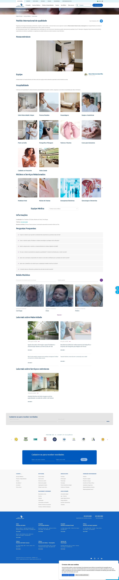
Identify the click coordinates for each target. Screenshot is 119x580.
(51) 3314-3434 (87, 516)
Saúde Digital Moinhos (65, 498)
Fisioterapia (63, 480)
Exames (57, 5)
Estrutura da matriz (42, 480)
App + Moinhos (64, 496)
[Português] (97, 1)
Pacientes (28, 1)
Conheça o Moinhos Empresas (44, 506)
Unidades (63, 504)
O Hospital (28, 5)
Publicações (40, 500)
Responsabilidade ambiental (88, 487)
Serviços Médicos (36, 5)
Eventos (40, 496)
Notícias (40, 498)
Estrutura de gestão (42, 482)
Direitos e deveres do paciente (44, 504)
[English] (100, 1)
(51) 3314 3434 (24, 222)
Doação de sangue (87, 480)
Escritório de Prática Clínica (88, 482)
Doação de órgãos (86, 478)
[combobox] (64, 209)
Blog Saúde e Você (42, 494)
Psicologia (63, 482)
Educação (43, 1)
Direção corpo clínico (42, 487)
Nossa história (41, 476)
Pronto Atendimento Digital (66, 485)
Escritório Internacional (65, 502)
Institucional (20, 1)
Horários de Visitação (65, 487)
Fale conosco (71, 5)
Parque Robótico (64, 500)
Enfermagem (63, 478)
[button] (57, 68)
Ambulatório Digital (64, 494)
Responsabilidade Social (67, 1)
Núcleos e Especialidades (48, 5)
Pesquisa (49, 1)
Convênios (18, 485)
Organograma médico (42, 485)
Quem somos (41, 478)
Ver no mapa (18, 531)
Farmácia (62, 476)
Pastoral (84, 476)
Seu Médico (63, 5)
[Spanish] (102, 1)
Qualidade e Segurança (88, 485)
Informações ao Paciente (43, 502)
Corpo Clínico (35, 1)
